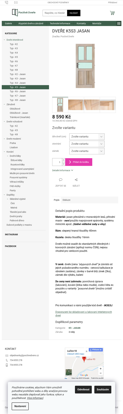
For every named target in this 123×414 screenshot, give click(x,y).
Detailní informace (61, 170)
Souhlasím (103, 389)
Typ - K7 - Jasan (18, 95)
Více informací (35, 398)
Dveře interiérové (15, 40)
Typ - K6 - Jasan (18, 91)
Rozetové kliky (18, 164)
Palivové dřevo (17, 220)
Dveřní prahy (16, 216)
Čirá (13, 203)
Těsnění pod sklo (18, 212)
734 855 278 (16, 360)
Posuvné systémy (18, 177)
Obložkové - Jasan (19, 113)
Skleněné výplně (17, 199)
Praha (13, 143)
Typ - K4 (14, 52)
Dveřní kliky (15, 156)
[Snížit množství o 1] (63, 164)
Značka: (63, 36)
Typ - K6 (14, 61)
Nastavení (20, 406)
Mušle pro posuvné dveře (22, 173)
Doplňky (11, 195)
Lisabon (14, 147)
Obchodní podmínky (58, 2)
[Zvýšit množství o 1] (63, 160)
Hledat (74, 13)
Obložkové (15, 108)
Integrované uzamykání (22, 169)
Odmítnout (83, 389)
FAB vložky (15, 186)
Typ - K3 (14, 48)
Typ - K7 (14, 65)
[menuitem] (8, 23)
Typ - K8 (14, 70)
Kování (10, 151)
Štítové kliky (16, 160)
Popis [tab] (56, 200)
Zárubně (11, 104)
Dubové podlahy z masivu (19, 225)
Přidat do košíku (81, 162)
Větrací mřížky (17, 182)
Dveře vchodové (14, 121)
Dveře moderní (14, 138)
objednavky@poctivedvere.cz (24, 355)
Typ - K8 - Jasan (18, 100)
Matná (14, 207)
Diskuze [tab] (66, 200)
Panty (13, 190)
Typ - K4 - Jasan (18, 83)
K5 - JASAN (74, 328)
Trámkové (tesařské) (20, 117)
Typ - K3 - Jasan (18, 78)
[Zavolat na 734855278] (9, 2)
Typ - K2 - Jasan (18, 74)
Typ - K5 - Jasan (18, 87)
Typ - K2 (14, 44)
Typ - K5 (14, 57)
